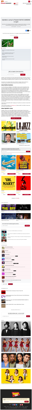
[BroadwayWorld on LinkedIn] (16, 404)
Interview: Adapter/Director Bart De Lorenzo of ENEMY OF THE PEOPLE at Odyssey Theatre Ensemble (8, 54)
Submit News (16, 406)
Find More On (15, 198)
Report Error (26, 406)
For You (5, 120)
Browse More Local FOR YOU (24, 145)
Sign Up (16, 37)
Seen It (4, 173)
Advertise (5, 406)
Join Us (13, 406)
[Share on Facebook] (26, 30)
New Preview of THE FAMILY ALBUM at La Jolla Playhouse (15, 230)
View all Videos (3, 242)
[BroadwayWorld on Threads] (20, 404)
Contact (10, 406)
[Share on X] (28, 30)
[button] (29, 1)
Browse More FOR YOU (15, 309)
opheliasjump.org (13, 105)
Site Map (23, 406)
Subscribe (27, 225)
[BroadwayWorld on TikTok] (18, 404)
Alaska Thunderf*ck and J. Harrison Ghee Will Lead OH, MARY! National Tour (12, 336)
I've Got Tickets (11, 173)
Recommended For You (4, 288)
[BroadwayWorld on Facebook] (13, 404)
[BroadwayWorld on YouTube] (22, 404)
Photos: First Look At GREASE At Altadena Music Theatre (8, 50)
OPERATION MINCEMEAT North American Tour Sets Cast (10, 383)
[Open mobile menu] (31, 1)
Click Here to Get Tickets (16, 118)
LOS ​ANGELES (16, 4)
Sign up (28, 316)
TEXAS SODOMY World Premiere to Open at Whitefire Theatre (8, 56)
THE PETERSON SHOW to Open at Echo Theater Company (8, 59)
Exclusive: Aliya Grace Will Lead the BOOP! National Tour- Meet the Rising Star (13, 352)
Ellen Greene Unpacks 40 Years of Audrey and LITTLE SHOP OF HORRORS (17, 239)
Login (27, 1)
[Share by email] (30, 30)
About (8, 406)
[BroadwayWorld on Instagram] (15, 404)
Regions (20, 406)
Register (25, 1)
